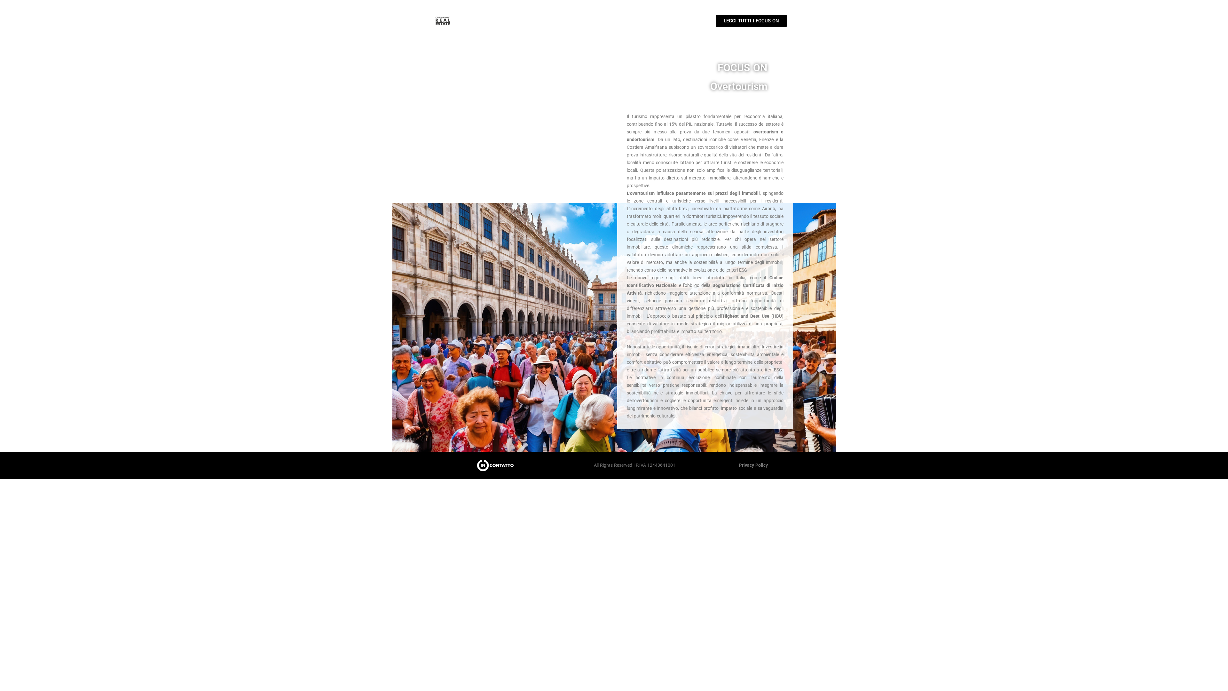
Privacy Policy (753, 465)
